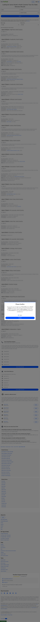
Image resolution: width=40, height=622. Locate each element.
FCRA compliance (23, 309)
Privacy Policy (24, 306)
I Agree (20, 315)
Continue (20, 317)
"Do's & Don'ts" (12, 310)
